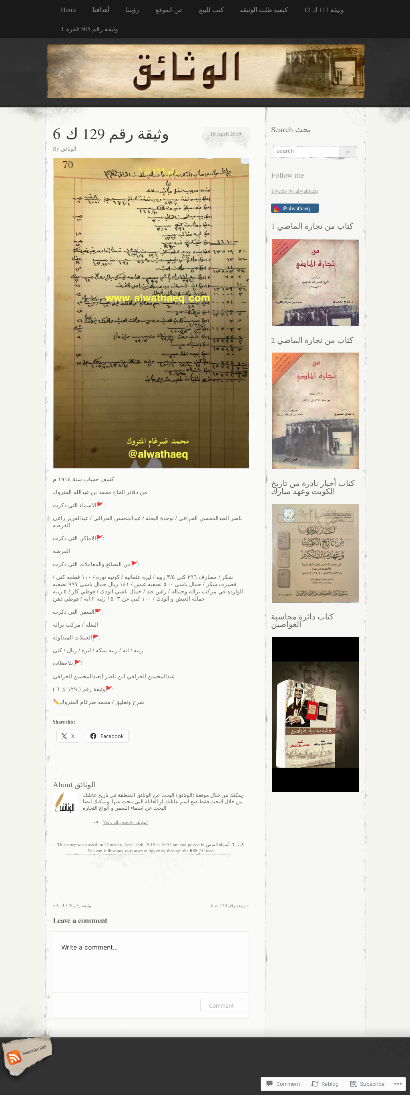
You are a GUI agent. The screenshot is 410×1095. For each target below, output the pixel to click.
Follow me (287, 174)
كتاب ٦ (238, 844)
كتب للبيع (211, 9)
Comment (221, 1005)
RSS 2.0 (197, 850)
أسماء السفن (217, 844)
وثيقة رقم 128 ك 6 (72, 905)
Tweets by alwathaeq (294, 190)
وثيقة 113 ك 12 (324, 9)
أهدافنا (100, 9)
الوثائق (68, 148)
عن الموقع (169, 9)
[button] (315, 282)
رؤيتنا (132, 9)
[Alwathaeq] (205, 72)
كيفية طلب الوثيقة (264, 9)
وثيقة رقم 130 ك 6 (230, 905)
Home (68, 9)
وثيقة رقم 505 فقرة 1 (89, 28)
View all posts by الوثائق (125, 822)
